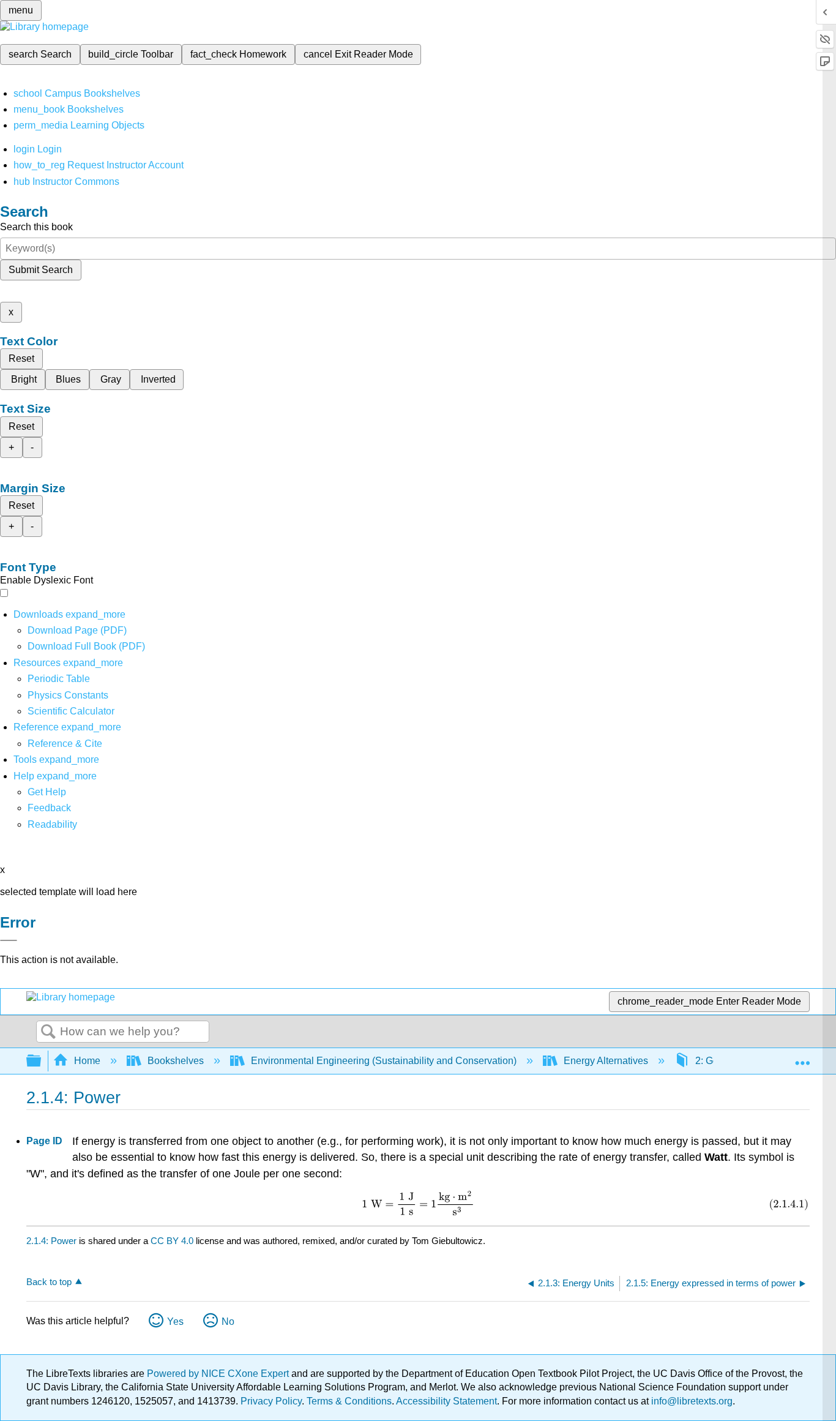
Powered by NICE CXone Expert (219, 1373)
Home (87, 1060)
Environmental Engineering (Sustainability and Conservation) (383, 1060)
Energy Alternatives (606, 1060)
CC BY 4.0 (172, 1240)
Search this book (36, 227)
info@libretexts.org (691, 1401)
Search (48, 1032)
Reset (21, 358)
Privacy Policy (271, 1401)
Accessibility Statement (446, 1401)
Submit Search (41, 269)
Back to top (49, 1282)
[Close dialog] (8, 940)
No (228, 1321)
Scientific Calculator (71, 711)
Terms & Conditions (349, 1401)
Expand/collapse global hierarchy (41, 1061)
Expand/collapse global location (802, 1057)
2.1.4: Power (51, 1240)
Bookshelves (175, 1060)
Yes (175, 1321)
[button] (49, 808)
